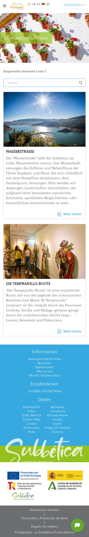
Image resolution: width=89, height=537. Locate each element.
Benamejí (57, 407)
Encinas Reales (57, 415)
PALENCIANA (72, 5)
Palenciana (31, 427)
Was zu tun (44, 371)
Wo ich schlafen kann (44, 375)
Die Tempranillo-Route (28, 284)
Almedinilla (31, 407)
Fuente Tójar (32, 419)
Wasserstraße (20, 152)
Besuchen (44, 363)
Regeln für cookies (44, 526)
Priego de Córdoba (57, 427)
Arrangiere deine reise (44, 359)
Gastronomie (44, 367)
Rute (31, 432)
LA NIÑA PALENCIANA (44, 391)
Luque (57, 423)
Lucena (31, 423)
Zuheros (57, 432)
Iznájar (58, 419)
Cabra (32, 411)
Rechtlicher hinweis (44, 510)
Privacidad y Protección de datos (44, 518)
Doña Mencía (31, 415)
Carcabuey (57, 411)
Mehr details (72, 214)
